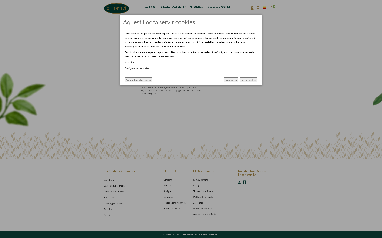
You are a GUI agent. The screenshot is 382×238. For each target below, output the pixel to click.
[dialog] (191, 119)
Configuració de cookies (137, 68)
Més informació (132, 63)
